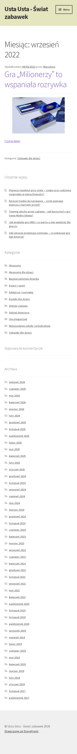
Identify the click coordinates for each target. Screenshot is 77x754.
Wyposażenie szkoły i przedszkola (29, 326)
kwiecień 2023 (17, 536)
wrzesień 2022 (17, 550)
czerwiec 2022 (17, 557)
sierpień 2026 (17, 382)
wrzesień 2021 (17, 583)
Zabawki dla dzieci (28, 158)
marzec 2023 (16, 543)
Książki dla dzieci (19, 299)
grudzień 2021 (17, 570)
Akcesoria (15, 265)
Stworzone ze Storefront (21, 731)
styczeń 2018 (17, 684)
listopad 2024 (17, 483)
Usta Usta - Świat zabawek (26, 13)
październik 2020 (19, 604)
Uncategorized (18, 319)
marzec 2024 (16, 510)
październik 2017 (19, 698)
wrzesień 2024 (17, 489)
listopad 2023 (17, 523)
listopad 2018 (17, 617)
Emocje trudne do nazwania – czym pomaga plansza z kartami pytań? (36, 203)
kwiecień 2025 (17, 456)
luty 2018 (14, 678)
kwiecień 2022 (17, 563)
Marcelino (49, 67)
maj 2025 (14, 449)
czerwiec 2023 (17, 530)
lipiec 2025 (15, 442)
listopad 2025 (17, 429)
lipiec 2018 (15, 644)
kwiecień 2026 (17, 402)
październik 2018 (19, 624)
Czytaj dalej (12, 141)
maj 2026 (14, 395)
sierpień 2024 (17, 496)
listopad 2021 (17, 577)
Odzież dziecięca (19, 312)
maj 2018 (14, 657)
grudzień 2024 (17, 476)
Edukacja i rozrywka (21, 292)
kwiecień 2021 (17, 597)
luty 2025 (14, 462)
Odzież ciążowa (18, 306)
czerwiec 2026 (17, 389)
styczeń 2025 (17, 469)
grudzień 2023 (17, 516)
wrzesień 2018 (17, 630)
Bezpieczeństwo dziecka (24, 279)
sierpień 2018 (17, 637)
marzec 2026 (16, 409)
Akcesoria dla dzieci (21, 272)
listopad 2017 (17, 691)
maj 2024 (14, 503)
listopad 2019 (17, 610)
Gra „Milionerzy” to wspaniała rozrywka (36, 79)
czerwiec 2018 (17, 651)
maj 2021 (14, 590)
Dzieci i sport (17, 285)
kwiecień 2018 (17, 664)
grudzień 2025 (17, 422)
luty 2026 (14, 415)
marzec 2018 (16, 671)
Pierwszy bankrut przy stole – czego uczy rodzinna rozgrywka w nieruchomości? (40, 192)
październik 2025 (19, 436)
